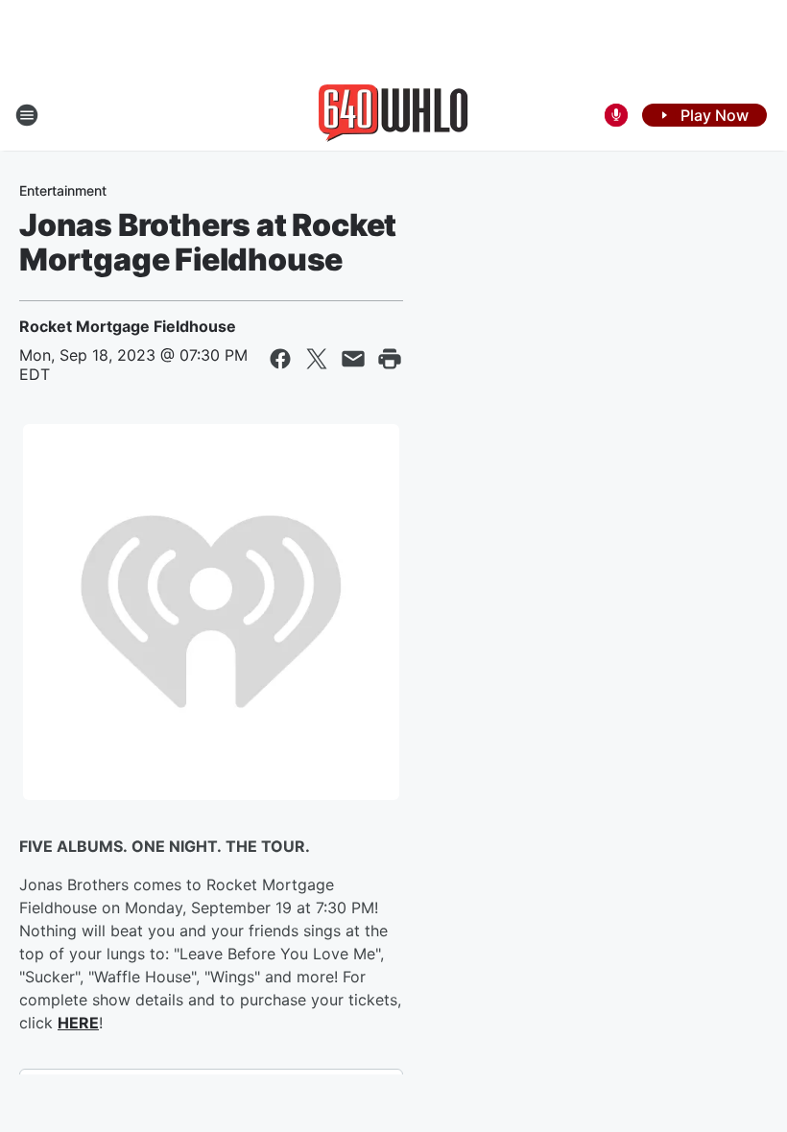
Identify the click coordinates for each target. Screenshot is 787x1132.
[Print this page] (389, 358)
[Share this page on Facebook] (280, 358)
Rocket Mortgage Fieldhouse (127, 326)
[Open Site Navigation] (26, 115)
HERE (78, 1022)
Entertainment (63, 190)
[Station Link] (393, 115)
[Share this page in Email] (353, 358)
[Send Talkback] (616, 115)
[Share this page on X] (316, 358)
